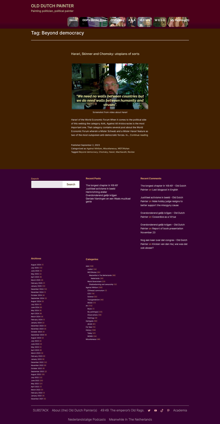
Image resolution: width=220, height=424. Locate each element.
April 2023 (35, 350)
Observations (92, 315)
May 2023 (35, 347)
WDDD (89, 303)
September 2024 (37, 298)
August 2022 (36, 374)
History (88, 330)
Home (73, 21)
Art (87, 306)
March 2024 (35, 317)
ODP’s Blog (117, 21)
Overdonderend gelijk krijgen (101, 195)
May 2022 (35, 384)
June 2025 (35, 271)
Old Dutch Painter (52, 5)
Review (131, 152)
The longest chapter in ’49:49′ (102, 185)
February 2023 (36, 356)
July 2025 (35, 268)
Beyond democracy (88, 152)
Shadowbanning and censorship (101, 284)
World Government (94, 281)
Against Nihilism (94, 148)
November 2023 (37, 329)
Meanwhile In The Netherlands (100, 275)
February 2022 (36, 393)
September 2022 (37, 371)
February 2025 (36, 283)
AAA (87, 266)
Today (89, 333)
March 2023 (35, 353)
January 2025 (36, 286)
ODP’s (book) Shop (94, 21)
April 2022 (35, 387)
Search (35, 178)
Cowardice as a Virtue (164, 217)
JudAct (90, 269)
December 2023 (37, 326)
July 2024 (35, 304)
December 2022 (37, 362)
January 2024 (36, 323)
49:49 (89, 324)
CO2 (89, 294)
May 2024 (35, 310)
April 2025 (35, 277)
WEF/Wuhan (123, 148)
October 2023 (36, 332)
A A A (131, 21)
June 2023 (35, 344)
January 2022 (36, 396)
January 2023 (36, 359)
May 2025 (35, 274)
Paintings (90, 318)
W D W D (144, 21)
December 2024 (37, 289)
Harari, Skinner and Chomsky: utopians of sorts (105, 54)
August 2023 (36, 338)
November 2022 (37, 365)
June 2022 (35, 380)
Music (89, 309)
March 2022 (35, 390)
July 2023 (35, 341)
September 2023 (37, 335)
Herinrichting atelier (96, 192)
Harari (112, 152)
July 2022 (35, 377)
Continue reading (139, 135)
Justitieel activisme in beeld (100, 188)
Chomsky (103, 152)
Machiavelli (121, 152)
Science (90, 297)
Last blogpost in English (165, 189)
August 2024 (36, 301)
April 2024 (35, 313)
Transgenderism (93, 300)
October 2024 (36, 295)
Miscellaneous (110, 148)
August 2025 (36, 265)
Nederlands (95, 278)
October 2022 (36, 368)
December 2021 (37, 399)
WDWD (90, 336)
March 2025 (35, 280)
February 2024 (36, 320)
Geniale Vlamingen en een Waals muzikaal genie (108, 200)
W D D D (160, 21)
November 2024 (37, 292)
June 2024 (35, 307)
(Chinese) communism (95, 290)
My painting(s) (179, 21)
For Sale (89, 327)
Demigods (89, 321)
